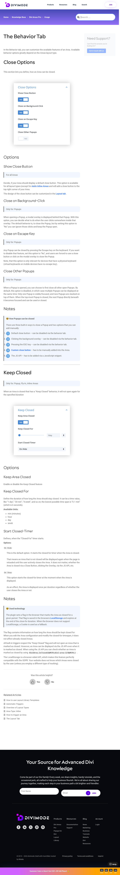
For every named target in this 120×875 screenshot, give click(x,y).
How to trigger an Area (16, 715)
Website (86, 837)
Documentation (72, 824)
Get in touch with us (96, 51)
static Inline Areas (40, 186)
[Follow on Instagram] (37, 827)
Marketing (86, 828)
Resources (63, 5)
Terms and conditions (85, 856)
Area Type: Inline (13, 711)
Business (86, 831)
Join (110, 5)
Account (99, 819)
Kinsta (21, 859)
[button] (35, 682)
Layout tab (61, 193)
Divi (48, 856)
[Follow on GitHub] (43, 827)
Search (84, 5)
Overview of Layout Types (17, 707)
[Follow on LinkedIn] (24, 827)
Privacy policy (67, 856)
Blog (74, 5)
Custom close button (21, 350)
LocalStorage (56, 618)
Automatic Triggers (14, 704)
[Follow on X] (31, 827)
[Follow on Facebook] (18, 827)
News (85, 824)
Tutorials (86, 834)
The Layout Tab (13, 718)
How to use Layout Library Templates (22, 700)
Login (97, 824)
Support (69, 828)
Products (50, 5)
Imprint (100, 856)
